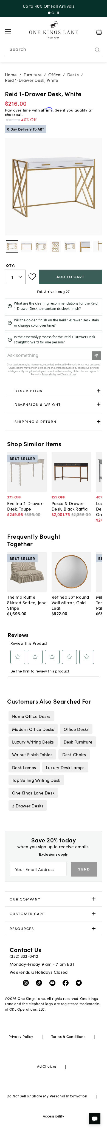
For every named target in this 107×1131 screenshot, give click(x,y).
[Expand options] (98, 390)
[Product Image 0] (12, 246)
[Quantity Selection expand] (21, 276)
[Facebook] (67, 982)
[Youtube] (53, 982)
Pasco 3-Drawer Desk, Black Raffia (70, 506)
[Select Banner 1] (53, 13)
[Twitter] (80, 982)
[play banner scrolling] (58, 13)
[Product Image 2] (41, 246)
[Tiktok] (40, 982)
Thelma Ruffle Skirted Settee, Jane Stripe (27, 602)
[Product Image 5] (84, 246)
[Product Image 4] (70, 246)
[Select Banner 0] (49, 13)
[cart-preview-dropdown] (99, 32)
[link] (53, 391)
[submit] (97, 49)
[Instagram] (27, 982)
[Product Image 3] (55, 246)
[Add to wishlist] (32, 276)
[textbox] (15, 277)
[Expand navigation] (12, 31)
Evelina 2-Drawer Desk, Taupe (24, 506)
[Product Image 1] (27, 246)
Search (18, 49)
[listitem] (31, 716)
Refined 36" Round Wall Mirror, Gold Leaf (70, 602)
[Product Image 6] (99, 246)
